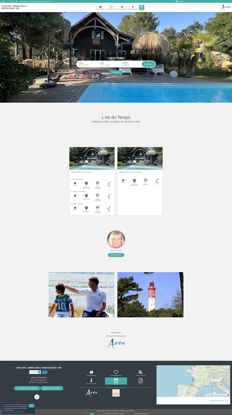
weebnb (92, 413)
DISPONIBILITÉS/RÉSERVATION (27, 388)
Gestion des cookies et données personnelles (13, 412)
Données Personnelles (112, 411)
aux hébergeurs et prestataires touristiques (113, 413)
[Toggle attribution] (228, 395)
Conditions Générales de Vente (127, 411)
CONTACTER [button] (117, 255)
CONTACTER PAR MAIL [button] (53, 388)
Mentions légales (101, 411)
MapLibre (224, 395)
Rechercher (149, 64)
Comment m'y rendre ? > (218, 401)
